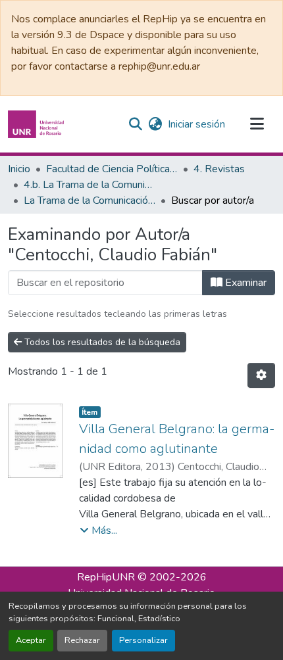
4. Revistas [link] (219, 169)
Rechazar (82, 640)
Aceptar (31, 640)
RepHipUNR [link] (106, 577)
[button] (37, 124)
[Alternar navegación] (256, 124)
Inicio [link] (19, 169)
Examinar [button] (244, 282)
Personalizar (143, 640)
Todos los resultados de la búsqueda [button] (101, 342)
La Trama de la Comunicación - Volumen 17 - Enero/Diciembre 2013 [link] (89, 200)
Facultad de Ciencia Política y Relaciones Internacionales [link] (112, 169)
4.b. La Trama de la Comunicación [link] (89, 184)
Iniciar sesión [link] (196, 124)
